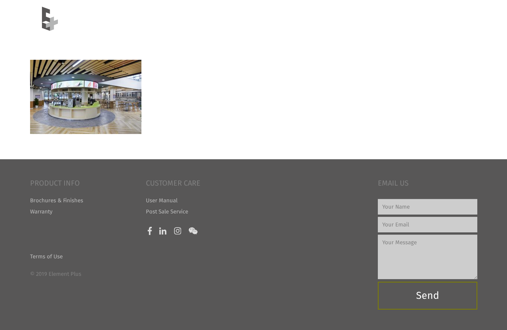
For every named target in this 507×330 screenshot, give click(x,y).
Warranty (41, 211)
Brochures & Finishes (56, 200)
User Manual (161, 200)
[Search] (462, 18)
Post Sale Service (167, 211)
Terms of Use (46, 256)
